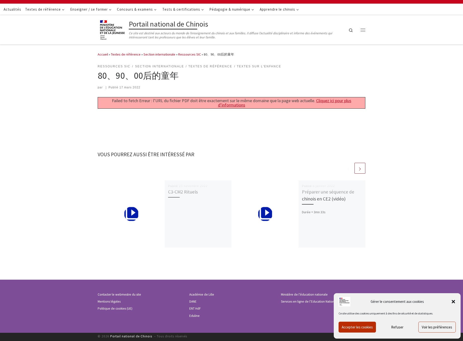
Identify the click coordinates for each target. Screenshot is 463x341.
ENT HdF (195, 308)
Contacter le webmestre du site (119, 294)
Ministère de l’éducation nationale (304, 294)
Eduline (194, 316)
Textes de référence (126, 54)
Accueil (103, 54)
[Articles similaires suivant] (359, 168)
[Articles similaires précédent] (348, 168)
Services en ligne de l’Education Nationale (310, 301)
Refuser (397, 327)
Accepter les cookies (357, 327)
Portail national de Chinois (131, 336)
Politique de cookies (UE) (115, 308)
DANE (193, 301)
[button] (453, 301)
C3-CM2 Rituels (183, 192)
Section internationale (159, 54)
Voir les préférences (437, 327)
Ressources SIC (189, 54)
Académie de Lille (201, 294)
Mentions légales (109, 301)
